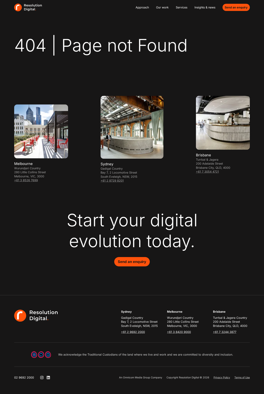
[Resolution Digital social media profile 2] (48, 377)
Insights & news (204, 7)
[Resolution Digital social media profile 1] (42, 377)
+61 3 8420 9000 (179, 332)
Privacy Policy (222, 377)
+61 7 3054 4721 (207, 171)
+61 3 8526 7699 (26, 180)
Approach (142, 7)
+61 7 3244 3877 (224, 332)
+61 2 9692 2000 (133, 332)
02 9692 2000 (24, 377)
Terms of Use (242, 377)
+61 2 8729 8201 (112, 180)
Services (181, 7)
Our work (162, 7)
